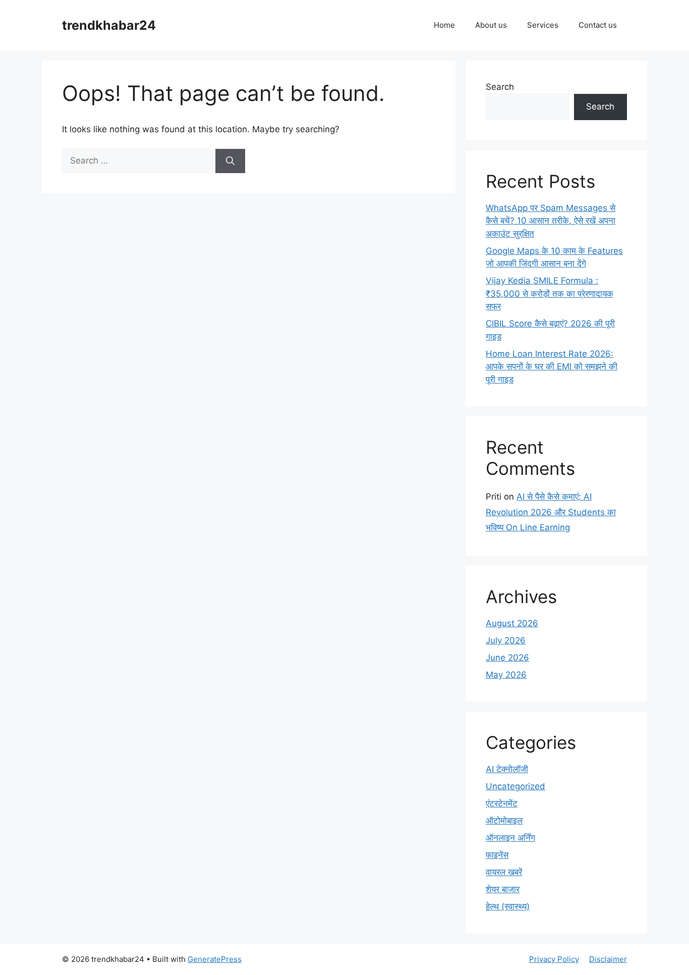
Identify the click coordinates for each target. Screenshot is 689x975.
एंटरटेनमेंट (502, 803)
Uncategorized (515, 786)
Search (500, 87)
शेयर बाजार (503, 889)
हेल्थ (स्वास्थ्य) (508, 906)
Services (542, 25)
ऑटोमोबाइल (504, 821)
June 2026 (507, 658)
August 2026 (512, 623)
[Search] (230, 161)
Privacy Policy (554, 959)
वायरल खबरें (504, 872)
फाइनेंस (497, 855)
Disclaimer (608, 959)
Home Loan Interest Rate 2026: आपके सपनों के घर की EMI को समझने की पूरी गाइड (551, 367)
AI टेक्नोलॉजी (507, 769)
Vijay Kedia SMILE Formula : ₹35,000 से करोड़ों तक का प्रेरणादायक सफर (549, 293)
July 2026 (506, 640)
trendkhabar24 (109, 25)
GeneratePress (215, 959)
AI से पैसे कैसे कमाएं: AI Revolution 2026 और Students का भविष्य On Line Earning (551, 512)
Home (444, 25)
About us (491, 25)
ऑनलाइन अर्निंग (510, 838)
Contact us (598, 25)
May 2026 (506, 675)
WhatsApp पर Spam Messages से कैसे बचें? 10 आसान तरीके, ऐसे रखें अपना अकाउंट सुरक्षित (550, 221)
